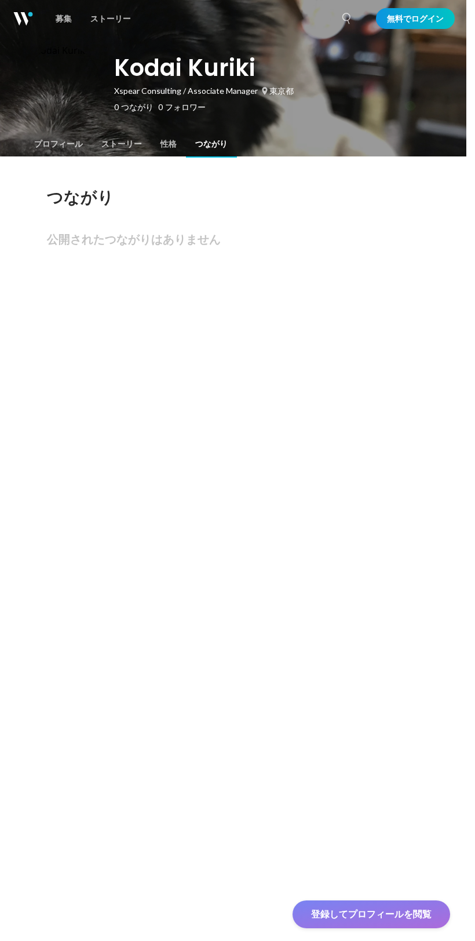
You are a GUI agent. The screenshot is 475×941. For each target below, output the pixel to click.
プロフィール (58, 143)
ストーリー (121, 143)
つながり (211, 143)
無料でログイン (415, 18)
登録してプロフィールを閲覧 (371, 914)
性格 (168, 143)
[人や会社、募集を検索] (347, 18)
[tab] (58, 144)
